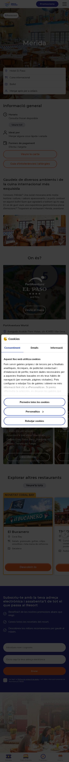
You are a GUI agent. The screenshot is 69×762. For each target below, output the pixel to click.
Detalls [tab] (35, 347)
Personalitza (33, 411)
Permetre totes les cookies (34, 402)
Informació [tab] (57, 347)
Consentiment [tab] (12, 347)
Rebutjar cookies (34, 420)
